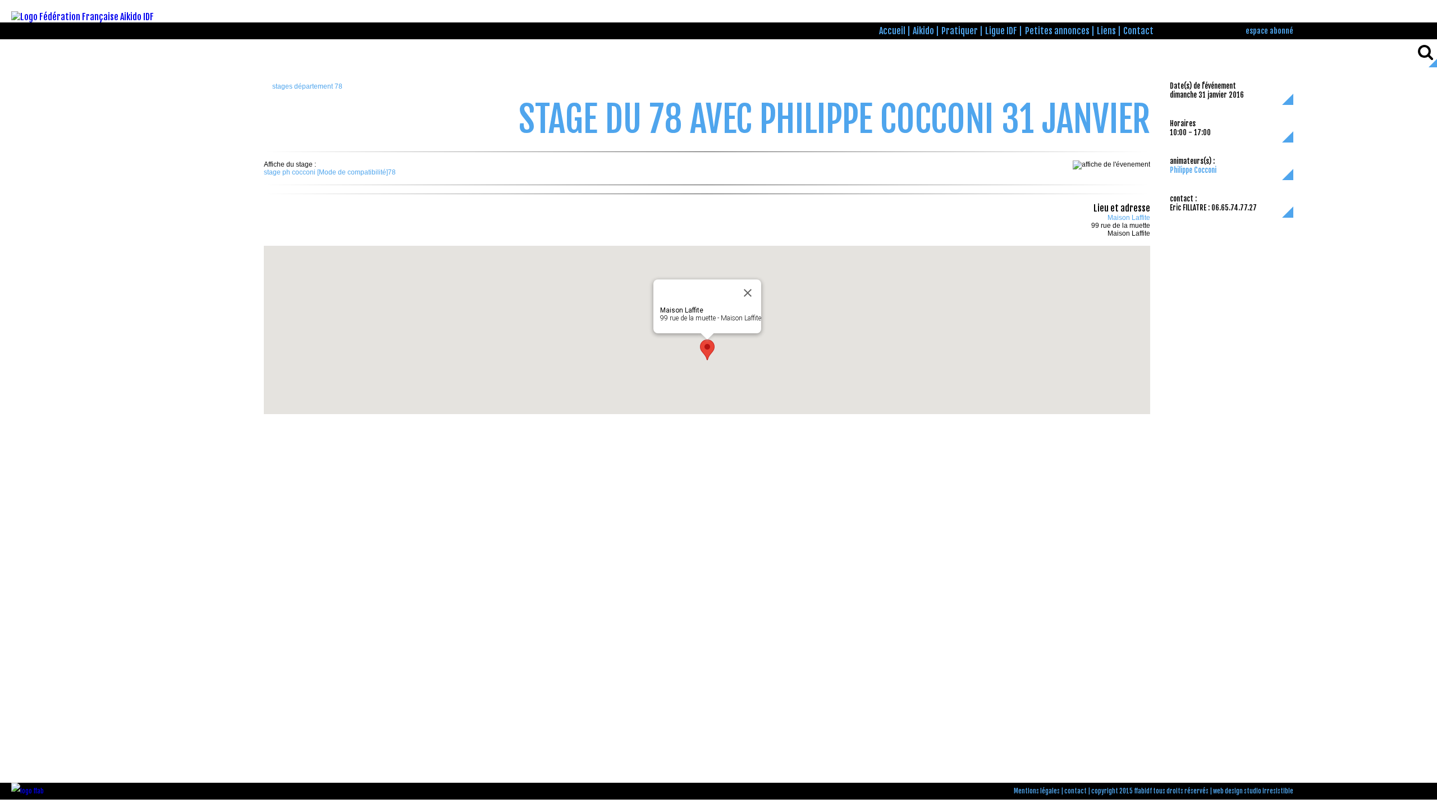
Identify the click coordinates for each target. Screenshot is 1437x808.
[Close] (747, 292)
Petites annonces (1057, 30)
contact (1075, 791)
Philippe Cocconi (1193, 170)
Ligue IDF (1001, 30)
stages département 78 (307, 86)
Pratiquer (959, 30)
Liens (1106, 30)
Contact (1138, 30)
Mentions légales (1037, 791)
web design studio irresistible (1253, 791)
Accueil (892, 30)
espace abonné (1269, 30)
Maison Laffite (1129, 218)
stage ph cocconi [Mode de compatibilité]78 (330, 172)
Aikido (923, 30)
